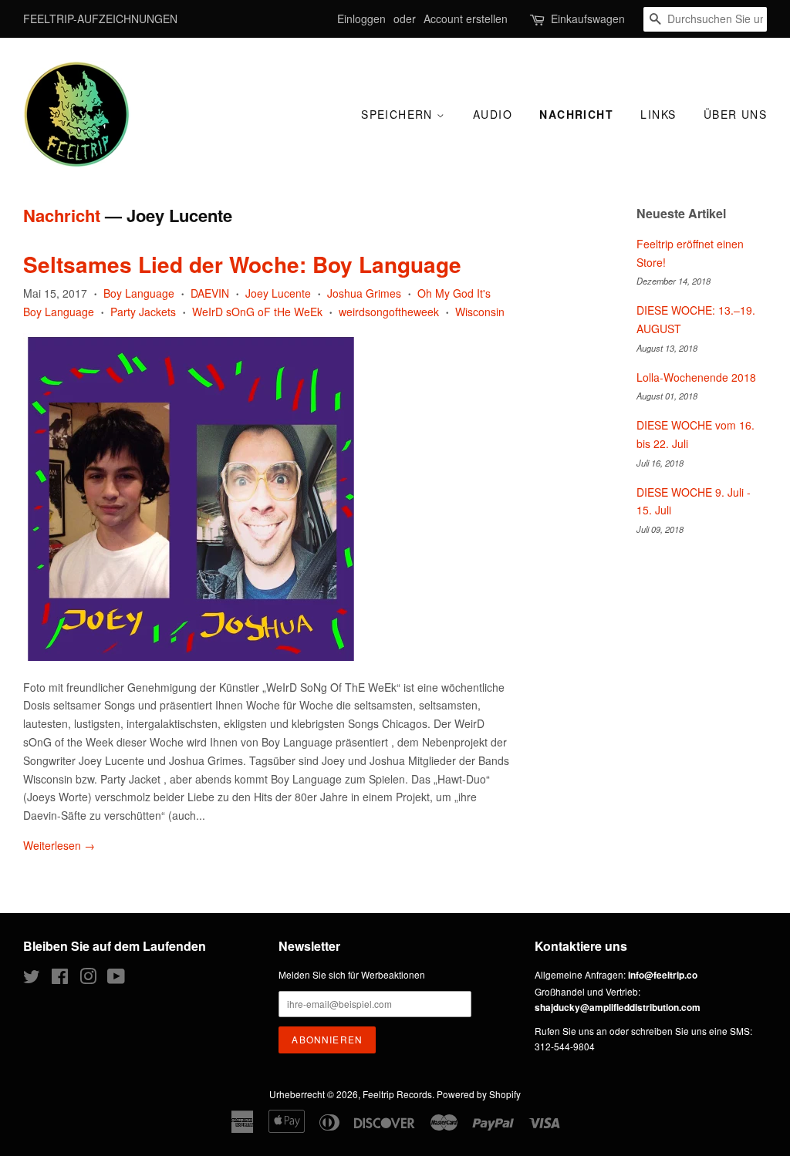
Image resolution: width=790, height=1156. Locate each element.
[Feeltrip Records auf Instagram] (87, 979)
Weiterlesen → (59, 845)
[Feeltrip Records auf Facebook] (60, 979)
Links (658, 114)
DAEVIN (210, 293)
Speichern (399, 114)
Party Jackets (143, 311)
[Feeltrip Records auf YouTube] (116, 979)
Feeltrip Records (397, 1093)
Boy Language (138, 293)
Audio (492, 114)
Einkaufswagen (588, 18)
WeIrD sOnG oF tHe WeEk (257, 311)
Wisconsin (480, 311)
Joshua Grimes (364, 293)
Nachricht (576, 114)
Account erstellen (466, 18)
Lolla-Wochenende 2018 (696, 377)
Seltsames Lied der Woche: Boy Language (242, 264)
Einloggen (361, 18)
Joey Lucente (278, 293)
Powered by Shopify (479, 1093)
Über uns (735, 114)
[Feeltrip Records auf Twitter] (31, 979)
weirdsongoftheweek (389, 311)
